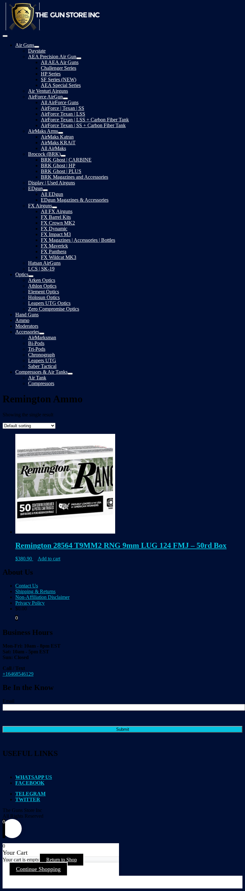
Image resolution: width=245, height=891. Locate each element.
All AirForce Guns (59, 102)
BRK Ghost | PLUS (61, 171)
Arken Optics (41, 280)
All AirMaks (53, 148)
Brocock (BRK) (44, 154)
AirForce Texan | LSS (63, 114)
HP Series (51, 73)
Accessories (27, 331)
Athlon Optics (42, 286)
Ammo (22, 320)
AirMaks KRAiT (58, 142)
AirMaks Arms (43, 131)
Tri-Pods (36, 349)
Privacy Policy (30, 603)
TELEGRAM (30, 793)
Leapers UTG (42, 360)
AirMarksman (42, 337)
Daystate (37, 51)
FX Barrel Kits (56, 217)
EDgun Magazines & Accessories (74, 200)
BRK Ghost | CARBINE (66, 159)
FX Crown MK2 (58, 223)
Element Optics (43, 291)
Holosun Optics (44, 297)
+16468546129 (18, 674)
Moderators (26, 326)
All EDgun (52, 194)
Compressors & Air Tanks (41, 372)
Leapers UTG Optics (49, 303)
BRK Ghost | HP (58, 165)
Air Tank (37, 377)
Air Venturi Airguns (48, 91)
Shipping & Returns (35, 591)
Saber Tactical (42, 366)
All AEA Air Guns (59, 62)
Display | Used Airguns (51, 182)
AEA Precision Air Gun (52, 56)
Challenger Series (58, 68)
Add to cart (49, 558)
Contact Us (26, 585)
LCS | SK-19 (41, 268)
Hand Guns (27, 314)
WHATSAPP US (33, 777)
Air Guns (24, 45)
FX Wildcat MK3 (58, 257)
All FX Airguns (56, 211)
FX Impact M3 (56, 234)
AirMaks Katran (57, 137)
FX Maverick (54, 245)
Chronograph (41, 354)
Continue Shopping (38, 869)
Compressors (41, 383)
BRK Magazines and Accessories (74, 177)
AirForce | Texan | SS (62, 108)
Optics (21, 274)
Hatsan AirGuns (44, 263)
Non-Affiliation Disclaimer (42, 597)
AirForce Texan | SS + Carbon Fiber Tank (83, 125)
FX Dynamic (54, 228)
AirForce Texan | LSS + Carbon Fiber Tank (85, 119)
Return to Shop (61, 859)
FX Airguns (40, 205)
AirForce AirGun (45, 96)
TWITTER (27, 799)
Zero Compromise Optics (53, 309)
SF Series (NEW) (58, 79)
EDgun (35, 188)
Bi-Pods (36, 343)
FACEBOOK (29, 783)
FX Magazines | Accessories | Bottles (78, 240)
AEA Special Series (61, 85)
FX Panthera (53, 251)
